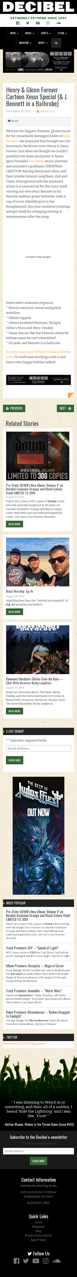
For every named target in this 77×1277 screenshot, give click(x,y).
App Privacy (38, 1240)
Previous (15, 408)
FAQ (38, 1231)
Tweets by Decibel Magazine (24, 1043)
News (13, 33)
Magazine (24, 43)
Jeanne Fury (47, 111)
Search (57, 47)
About (42, 43)
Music (28, 33)
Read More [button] (14, 524)
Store (61, 33)
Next (64, 408)
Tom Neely (36, 161)
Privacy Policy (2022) (38, 1235)
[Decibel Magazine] (38, 6)
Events (45, 33)
